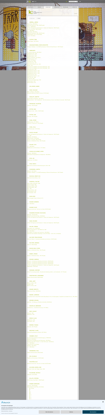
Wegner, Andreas (34, 259)
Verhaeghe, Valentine (35, 103)
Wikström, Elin (33, 361)
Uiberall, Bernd (33, 22)
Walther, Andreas (34, 242)
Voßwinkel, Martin (34, 169)
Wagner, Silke (33, 207)
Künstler (48, 7)
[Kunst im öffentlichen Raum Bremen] (29, 1)
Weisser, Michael (34, 300)
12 (30, 397)
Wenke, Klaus (33, 318)
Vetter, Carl (32, 114)
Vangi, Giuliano (33, 90)
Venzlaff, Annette (34, 96)
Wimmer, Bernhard (34, 383)
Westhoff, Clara (33, 330)
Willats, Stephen (33, 378)
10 (30, 394)
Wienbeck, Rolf (33, 336)
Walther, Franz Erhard (35, 237)
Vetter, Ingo (32, 109)
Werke (39, 7)
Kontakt (35, 1)
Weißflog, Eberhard (35, 305)
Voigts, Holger (33, 132)
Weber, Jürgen (33, 253)
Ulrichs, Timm (33, 39)
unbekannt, (32, 50)
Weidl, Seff (32, 281)
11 (30, 396)
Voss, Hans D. (32, 163)
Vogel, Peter (32, 120)
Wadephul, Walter (34, 181)
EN (66, 1)
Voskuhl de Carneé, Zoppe (36, 151)
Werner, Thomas (33, 325)
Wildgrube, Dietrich (34, 372)
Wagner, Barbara (34, 201)
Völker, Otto (32, 144)
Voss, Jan (31, 158)
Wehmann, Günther (34, 270)
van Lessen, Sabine (34, 86)
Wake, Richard (33, 221)
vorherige (32, 388)
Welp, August (33, 311)
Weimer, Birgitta (33, 289)
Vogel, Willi (32, 127)
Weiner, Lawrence (34, 294)
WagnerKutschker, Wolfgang (37, 212)
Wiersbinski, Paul (34, 350)
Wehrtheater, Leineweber (36, 275)
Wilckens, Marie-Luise (35, 367)
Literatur (74, 7)
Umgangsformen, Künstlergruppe (38, 45)
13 (30, 398)
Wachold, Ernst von (34, 176)
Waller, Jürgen (33, 226)
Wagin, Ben (32, 196)
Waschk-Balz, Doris (34, 248)
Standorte (57, 7)
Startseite (30, 7)
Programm (65, 7)
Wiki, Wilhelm (33, 356)
